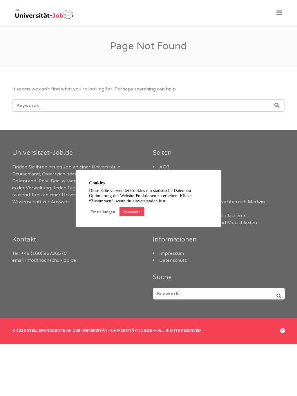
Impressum (171, 253)
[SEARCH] (277, 293)
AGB (164, 167)
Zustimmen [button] (132, 212)
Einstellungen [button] (102, 212)
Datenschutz (173, 260)
